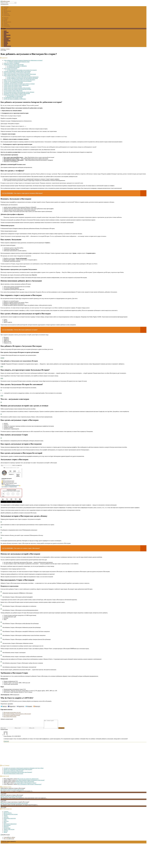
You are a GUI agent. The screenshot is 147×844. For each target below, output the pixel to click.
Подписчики (7, 40)
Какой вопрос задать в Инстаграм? (25, 781)
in (6, 4)
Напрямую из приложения (15, 96)
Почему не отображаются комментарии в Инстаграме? (18, 769)
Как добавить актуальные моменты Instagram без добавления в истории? (23, 60)
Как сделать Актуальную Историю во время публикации (22, 77)
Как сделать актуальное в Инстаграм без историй (17, 89)
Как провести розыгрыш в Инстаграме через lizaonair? (18, 772)
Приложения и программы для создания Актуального (22, 70)
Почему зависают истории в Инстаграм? (11, 796)
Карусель (6, 32)
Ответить (6, 741)
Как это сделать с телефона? (11, 63)
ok (1, 4)
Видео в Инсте (7, 812)
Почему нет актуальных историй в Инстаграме (17, 93)
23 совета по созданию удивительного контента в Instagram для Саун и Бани (23, 768)
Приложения (7, 38)
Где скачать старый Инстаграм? (12, 715)
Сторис (6, 8)
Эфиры (5, 42)
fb (3, 4)
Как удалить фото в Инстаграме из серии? (25, 783)
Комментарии (7, 46)
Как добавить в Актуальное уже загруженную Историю (22, 78)
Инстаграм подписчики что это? (12, 712)
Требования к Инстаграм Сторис (13, 97)
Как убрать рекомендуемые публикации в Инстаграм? (30, 780)
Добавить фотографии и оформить (17, 66)
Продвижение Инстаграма (11, 814)
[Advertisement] (46, 754)
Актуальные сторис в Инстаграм (13, 90)
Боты (5, 34)
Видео (5, 9)
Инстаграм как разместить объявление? (28, 778)
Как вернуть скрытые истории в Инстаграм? (12, 789)
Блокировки (7, 15)
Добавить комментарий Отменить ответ (18, 61)
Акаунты (6, 817)
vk (7, 4)
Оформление (7, 35)
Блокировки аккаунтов (10, 818)
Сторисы (6, 811)
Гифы (5, 31)
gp (4, 4)
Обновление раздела (13, 67)
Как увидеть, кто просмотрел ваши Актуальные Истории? (19, 79)
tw (5, 4)
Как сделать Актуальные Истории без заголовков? (18, 81)
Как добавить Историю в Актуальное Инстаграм (17, 75)
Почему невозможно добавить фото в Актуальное (17, 71)
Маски (5, 45)
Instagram (6, 6)
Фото (5, 36)
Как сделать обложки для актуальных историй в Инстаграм (20, 74)
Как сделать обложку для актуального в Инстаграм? (17, 713)
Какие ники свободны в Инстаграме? (13, 770)
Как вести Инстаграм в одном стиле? (13, 773)
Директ (6, 12)
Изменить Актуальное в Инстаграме (14, 64)
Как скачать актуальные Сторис (13, 86)
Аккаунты (6, 13)
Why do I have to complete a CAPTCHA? (15, 99)
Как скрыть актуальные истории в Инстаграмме (17, 88)
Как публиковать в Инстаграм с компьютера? (29, 784)
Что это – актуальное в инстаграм (13, 82)
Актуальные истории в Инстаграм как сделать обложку (19, 92)
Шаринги (6, 39)
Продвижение (7, 11)
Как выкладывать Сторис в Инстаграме (15, 94)
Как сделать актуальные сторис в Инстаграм (16, 85)
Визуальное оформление (10, 824)
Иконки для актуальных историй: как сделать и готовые (19, 83)
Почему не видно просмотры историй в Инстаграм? (14, 803)
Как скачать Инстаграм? (10, 716)
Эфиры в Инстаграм (9, 829)
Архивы (6, 43)
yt (2, 4)
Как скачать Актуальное (10, 68)
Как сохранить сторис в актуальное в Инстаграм (17, 72)
